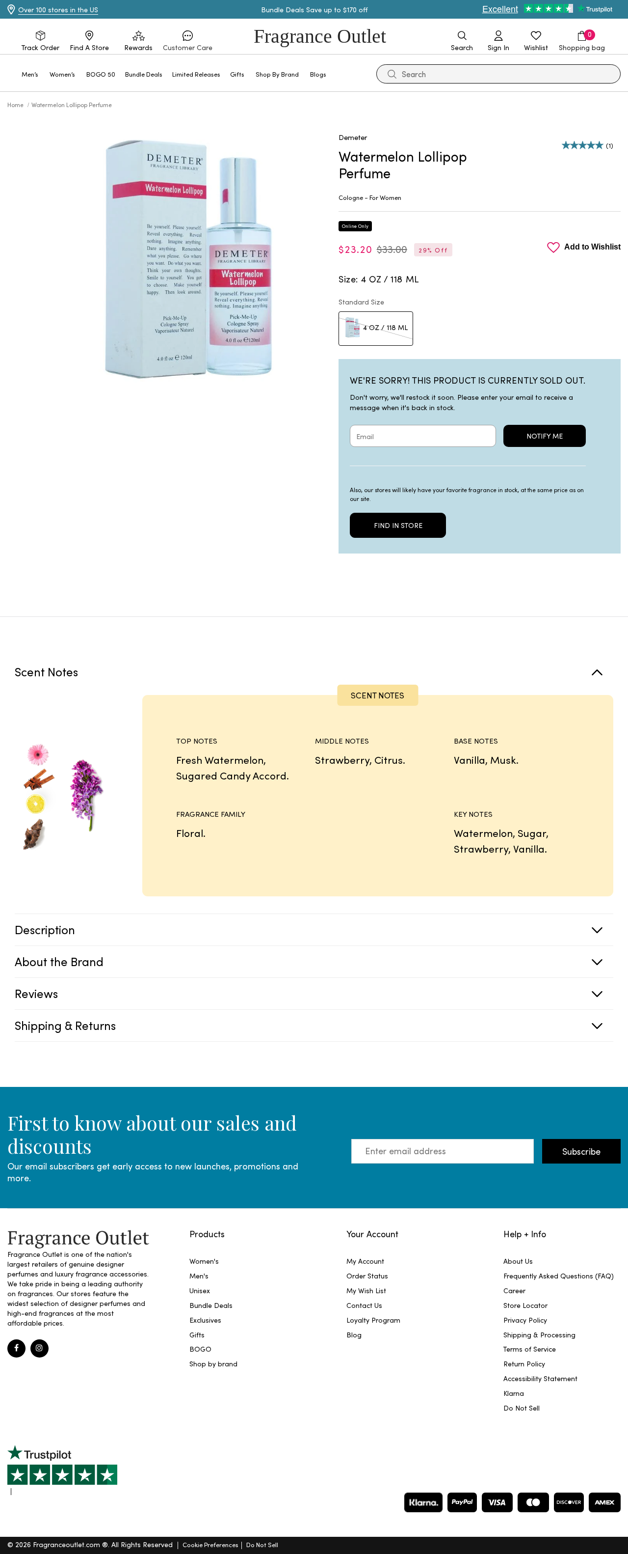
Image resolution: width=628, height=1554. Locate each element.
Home (16, 105)
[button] (187, 41)
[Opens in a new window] (62, 1470)
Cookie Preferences (210, 1544)
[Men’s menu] (44, 73)
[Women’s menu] (81, 73)
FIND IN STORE (398, 525)
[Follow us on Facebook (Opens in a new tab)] (16, 1348)
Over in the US (58, 9)
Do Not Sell (262, 1544)
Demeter (353, 137)
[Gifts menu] (250, 73)
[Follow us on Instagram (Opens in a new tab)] (39, 1348)
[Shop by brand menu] (304, 73)
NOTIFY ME (544, 436)
